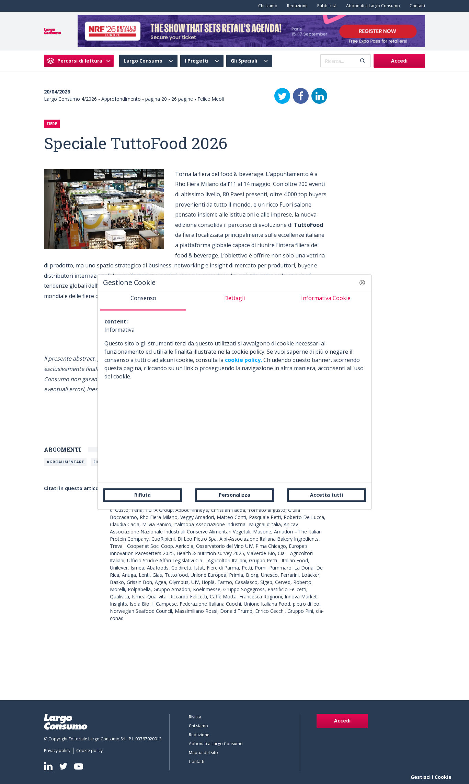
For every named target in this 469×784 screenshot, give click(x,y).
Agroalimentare (65, 461)
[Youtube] (78, 766)
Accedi (399, 60)
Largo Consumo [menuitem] (143, 61)
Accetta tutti (326, 495)
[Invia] (362, 61)
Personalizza (234, 495)
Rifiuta (142, 495)
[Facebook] (301, 96)
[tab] (143, 300)
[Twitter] (282, 96)
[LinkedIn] (319, 96)
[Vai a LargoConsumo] (52, 30)
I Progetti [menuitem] (196, 61)
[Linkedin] (48, 766)
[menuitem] (266, 6)
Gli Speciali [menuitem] (244, 61)
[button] (362, 282)
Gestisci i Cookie (431, 777)
